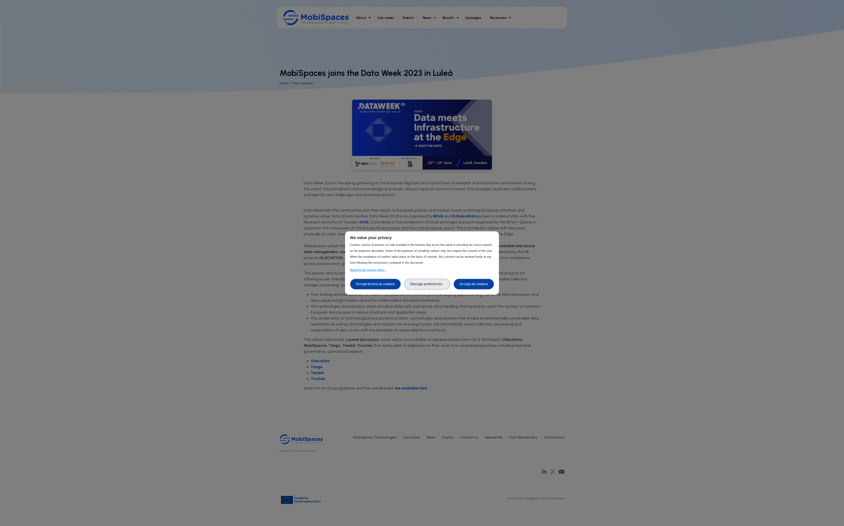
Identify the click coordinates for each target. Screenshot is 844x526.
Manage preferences (427, 284)
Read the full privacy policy (368, 270)
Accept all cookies (474, 284)
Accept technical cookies (375, 284)
